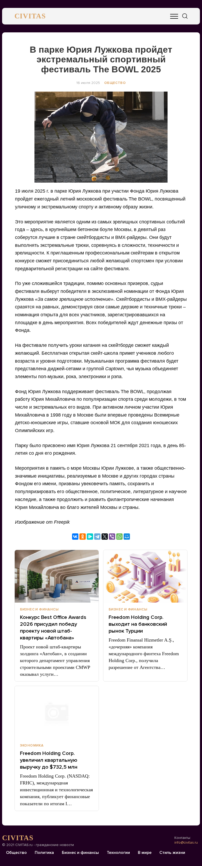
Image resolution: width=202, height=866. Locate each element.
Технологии (118, 852)
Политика (44, 852)
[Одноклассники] (82, 536)
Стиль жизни (172, 852)
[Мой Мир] (127, 536)
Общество (115, 83)
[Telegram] (97, 536)
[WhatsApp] (119, 536)
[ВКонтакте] (75, 536)
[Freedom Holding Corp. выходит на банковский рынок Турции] (145, 576)
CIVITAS (30, 16)
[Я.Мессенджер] (90, 536)
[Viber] (112, 536)
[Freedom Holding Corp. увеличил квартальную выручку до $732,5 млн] (57, 712)
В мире (145, 852)
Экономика (32, 745)
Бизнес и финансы (39, 609)
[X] (105, 536)
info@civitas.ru (186, 842)
